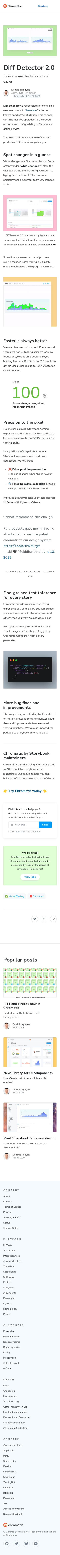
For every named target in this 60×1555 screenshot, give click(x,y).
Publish (7, 1282)
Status (6, 1222)
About (6, 1196)
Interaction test (11, 1255)
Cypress (7, 1303)
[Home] (12, 6)
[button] (34, 919)
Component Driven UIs (15, 1406)
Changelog (9, 1390)
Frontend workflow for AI (16, 1417)
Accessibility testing (13, 1508)
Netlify (6, 1352)
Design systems (11, 1341)
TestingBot (9, 1482)
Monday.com (9, 1357)
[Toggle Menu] (53, 6)
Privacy (7, 1212)
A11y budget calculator (15, 1428)
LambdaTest (9, 1471)
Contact (43, 6)
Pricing (6, 1314)
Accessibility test (12, 1261)
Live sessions (10, 1396)
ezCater (7, 1368)
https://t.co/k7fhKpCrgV (21, 546)
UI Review (8, 1277)
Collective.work (11, 1363)
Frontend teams (11, 1336)
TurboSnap (9, 1266)
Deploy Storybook (12, 1514)
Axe (5, 1503)
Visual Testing (11, 1401)
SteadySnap (9, 1271)
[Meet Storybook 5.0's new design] (30, 1117)
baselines (31, 110)
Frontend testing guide (15, 1412)
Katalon (7, 1466)
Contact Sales (10, 1228)
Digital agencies (11, 1347)
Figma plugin (10, 1308)
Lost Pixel (8, 1487)
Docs (6, 1385)
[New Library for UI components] (30, 1052)
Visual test (9, 1250)
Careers (7, 1201)
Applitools (8, 1450)
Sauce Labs (9, 1461)
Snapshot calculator (14, 1422)
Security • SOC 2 (12, 1217)
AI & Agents (9, 1293)
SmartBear (9, 1477)
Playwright (9, 1298)
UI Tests (7, 1245)
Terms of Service (12, 1206)
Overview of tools (12, 1445)
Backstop (8, 1492)
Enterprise (8, 1331)
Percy (6, 1455)
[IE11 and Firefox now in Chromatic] (30, 983)
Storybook (8, 1287)
